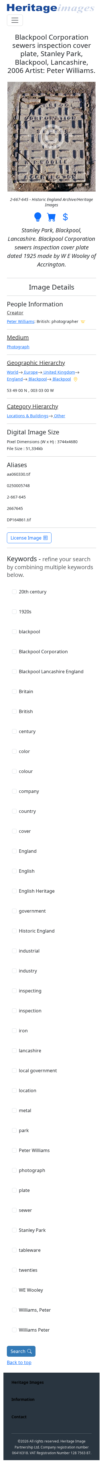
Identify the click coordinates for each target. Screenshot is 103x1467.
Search (18, 1351)
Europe (30, 372)
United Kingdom (58, 372)
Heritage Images (27, 1382)
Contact (19, 1416)
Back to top (19, 1362)
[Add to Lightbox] (37, 216)
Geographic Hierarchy (36, 363)
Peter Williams (20, 321)
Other (59, 415)
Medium (18, 337)
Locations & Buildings (27, 415)
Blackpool (37, 379)
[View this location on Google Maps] (75, 379)
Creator (15, 313)
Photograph (18, 346)
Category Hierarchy (32, 406)
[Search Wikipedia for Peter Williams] (83, 321)
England (15, 379)
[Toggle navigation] (15, 20)
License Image (26, 538)
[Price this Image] (65, 216)
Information (23, 1399)
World (12, 372)
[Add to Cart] (51, 216)
